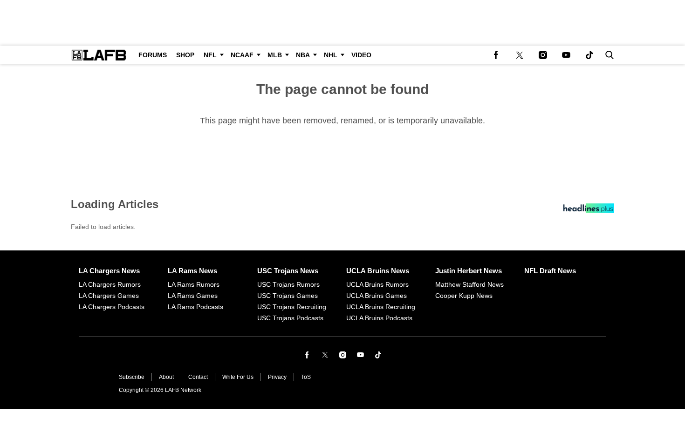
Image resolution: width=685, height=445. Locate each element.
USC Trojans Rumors (288, 284)
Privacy (277, 377)
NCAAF (242, 55)
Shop (185, 55)
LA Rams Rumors (193, 284)
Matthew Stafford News (469, 284)
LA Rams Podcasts (195, 306)
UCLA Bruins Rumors (377, 284)
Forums (152, 55)
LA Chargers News (109, 271)
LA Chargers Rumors (110, 284)
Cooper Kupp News (464, 295)
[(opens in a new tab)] (496, 55)
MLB (274, 55)
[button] (607, 55)
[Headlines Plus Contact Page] (588, 210)
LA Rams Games (193, 295)
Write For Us (237, 377)
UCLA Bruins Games (376, 295)
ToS (306, 377)
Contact (198, 377)
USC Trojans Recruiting (291, 306)
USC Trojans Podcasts (290, 318)
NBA (303, 55)
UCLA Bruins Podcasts (379, 318)
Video (361, 55)
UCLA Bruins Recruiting (380, 306)
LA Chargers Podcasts (111, 306)
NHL (330, 55)
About (166, 377)
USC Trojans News (287, 271)
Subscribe (131, 377)
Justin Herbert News (468, 271)
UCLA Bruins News (377, 271)
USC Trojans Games (287, 295)
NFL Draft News (550, 271)
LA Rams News (192, 271)
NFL (210, 55)
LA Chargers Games (109, 295)
